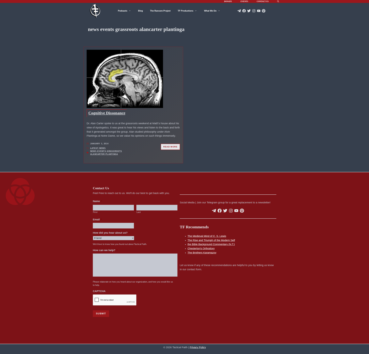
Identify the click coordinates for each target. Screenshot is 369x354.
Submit (101, 313)
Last (139, 212)
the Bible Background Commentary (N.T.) (211, 244)
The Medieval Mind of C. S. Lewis (207, 236)
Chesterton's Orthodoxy (201, 248)
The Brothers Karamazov (202, 252)
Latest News (98, 148)
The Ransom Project (160, 11)
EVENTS (244, 1)
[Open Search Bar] (278, 1)
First (95, 212)
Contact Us (263, 1)
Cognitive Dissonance (106, 113)
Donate (228, 1)
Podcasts (122, 11)
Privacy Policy (198, 347)
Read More (170, 147)
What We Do (210, 11)
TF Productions (185, 11)
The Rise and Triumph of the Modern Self (211, 240)
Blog (140, 11)
